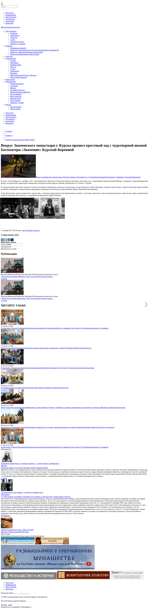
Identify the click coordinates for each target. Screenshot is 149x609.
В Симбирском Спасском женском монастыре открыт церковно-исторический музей (34, 388)
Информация (11, 15)
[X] (12, 239)
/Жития (4, 466)
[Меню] (2, 4)
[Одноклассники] (5, 239)
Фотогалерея (15, 109)
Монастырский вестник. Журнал (23, 75)
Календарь (10, 21)
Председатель (11, 17)
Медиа (8, 105)
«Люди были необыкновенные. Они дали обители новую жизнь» (27, 276)
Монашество (11, 82)
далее (10, 605)
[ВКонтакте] (2, 239)
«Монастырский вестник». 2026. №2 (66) (17, 530)
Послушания (15, 100)
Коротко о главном (17, 44)
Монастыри (10, 79)
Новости (9, 46)
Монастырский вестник (10, 27)
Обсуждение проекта (18, 77)
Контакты (9, 23)
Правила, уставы (17, 103)
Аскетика (14, 86)
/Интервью (5, 495)
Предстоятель (11, 31)
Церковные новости (18, 48)
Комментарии (15, 65)
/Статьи (4, 279)
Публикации (11, 58)
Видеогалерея (15, 107)
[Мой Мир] (8, 239)
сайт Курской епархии (31, 230)
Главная (9, 131)
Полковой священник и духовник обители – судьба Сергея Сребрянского (30, 463)
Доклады (13, 37)
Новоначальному (17, 84)
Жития (13, 88)
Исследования (16, 94)
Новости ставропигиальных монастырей (26, 52)
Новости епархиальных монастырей (24, 54)
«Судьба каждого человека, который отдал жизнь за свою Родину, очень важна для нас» (36, 497)
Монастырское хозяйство (20, 92)
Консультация (15, 96)
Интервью (14, 63)
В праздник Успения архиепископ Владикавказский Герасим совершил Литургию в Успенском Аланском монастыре (47, 368)
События (13, 33)
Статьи (13, 61)
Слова (12, 40)
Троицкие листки (17, 42)
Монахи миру (15, 98)
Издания (13, 73)
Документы (10, 19)
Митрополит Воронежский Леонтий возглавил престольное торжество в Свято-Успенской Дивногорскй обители (46, 348)
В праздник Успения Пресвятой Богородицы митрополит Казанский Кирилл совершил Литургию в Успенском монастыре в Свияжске (54, 328)
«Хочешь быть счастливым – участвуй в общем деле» (22, 492)
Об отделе (10, 13)
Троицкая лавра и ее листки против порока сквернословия (24, 468)
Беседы (13, 67)
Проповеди (14, 35)
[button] (146, 304)
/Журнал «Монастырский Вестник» (15, 532)
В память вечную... (17, 90)
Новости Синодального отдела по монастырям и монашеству (34, 50)
